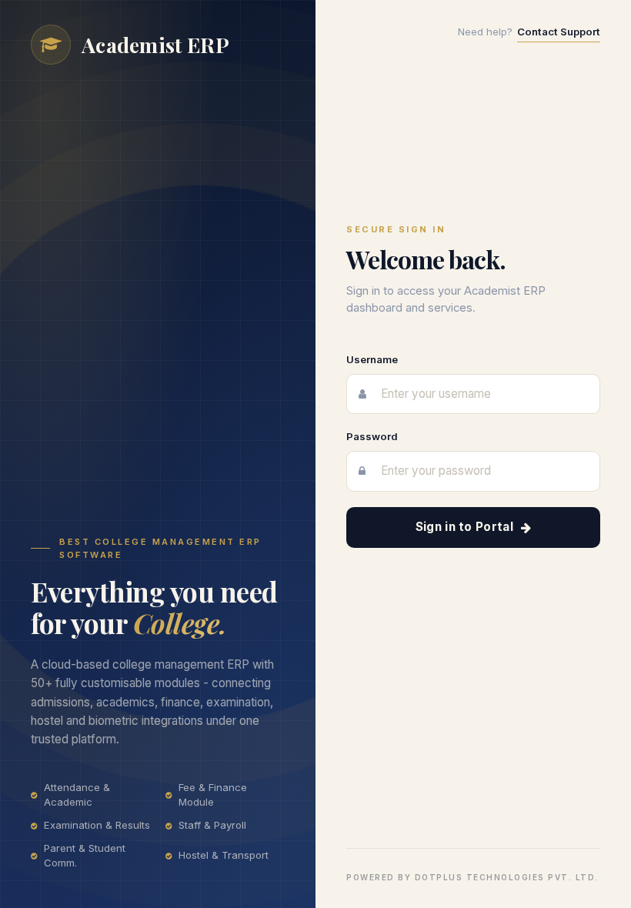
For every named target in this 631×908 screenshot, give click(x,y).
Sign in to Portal (464, 526)
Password (372, 436)
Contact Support (558, 31)
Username (372, 359)
